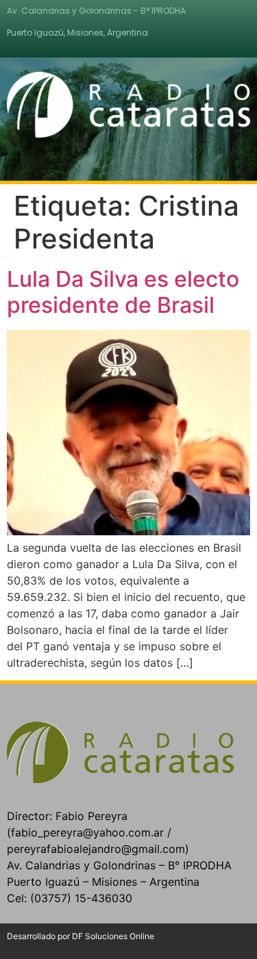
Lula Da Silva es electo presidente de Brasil (123, 292)
